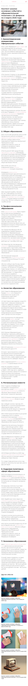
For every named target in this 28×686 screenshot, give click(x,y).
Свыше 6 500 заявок (11, 211)
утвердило (4, 246)
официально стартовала (8, 152)
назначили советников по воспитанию (13, 138)
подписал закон (10, 99)
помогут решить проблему (9, 339)
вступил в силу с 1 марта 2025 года (11, 239)
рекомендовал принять (8, 78)
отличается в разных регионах (10, 500)
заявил (8, 293)
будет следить (20, 46)
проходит (12, 438)
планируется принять (8, 399)
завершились (13, 172)
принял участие (6, 61)
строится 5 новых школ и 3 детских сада (13, 454)
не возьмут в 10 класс (19, 347)
